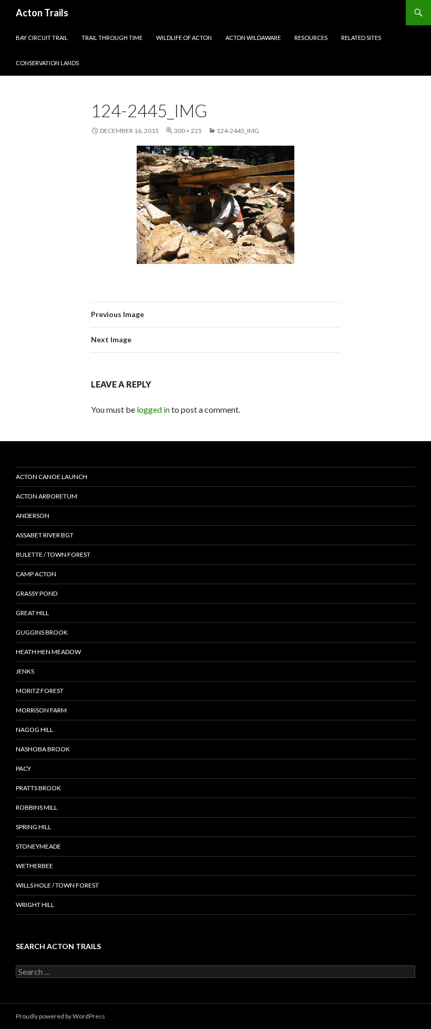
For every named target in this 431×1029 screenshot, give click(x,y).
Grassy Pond (36, 593)
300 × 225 (188, 131)
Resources (310, 37)
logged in (153, 409)
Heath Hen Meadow (48, 652)
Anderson (32, 515)
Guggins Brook (42, 632)
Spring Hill (33, 827)
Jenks (25, 671)
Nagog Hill (34, 729)
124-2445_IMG (238, 131)
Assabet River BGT (45, 535)
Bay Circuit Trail (42, 37)
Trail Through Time (111, 37)
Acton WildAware (253, 37)
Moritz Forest (40, 691)
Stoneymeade (38, 846)
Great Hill (32, 613)
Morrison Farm (41, 710)
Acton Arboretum (46, 496)
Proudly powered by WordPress (60, 1016)
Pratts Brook (38, 788)
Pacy (23, 768)
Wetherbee (34, 866)
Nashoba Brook (43, 749)
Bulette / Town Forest (53, 554)
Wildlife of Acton (184, 37)
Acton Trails (42, 12)
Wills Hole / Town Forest (57, 885)
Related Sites (361, 37)
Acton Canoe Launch (51, 477)
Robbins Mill (36, 807)
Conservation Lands (47, 62)
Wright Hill (35, 905)
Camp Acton (36, 574)
